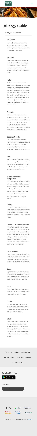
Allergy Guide (26, 352)
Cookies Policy (18, 362)
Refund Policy (9, 357)
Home (7, 352)
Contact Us (15, 352)
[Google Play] (9, 377)
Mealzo (30, 419)
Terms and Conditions (23, 357)
